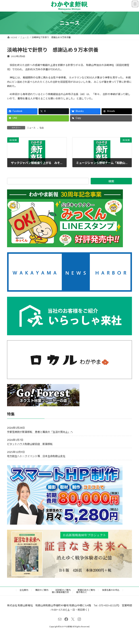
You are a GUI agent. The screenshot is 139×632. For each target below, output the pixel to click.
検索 (111, 181)
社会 (41, 127)
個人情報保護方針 (60, 592)
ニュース (31, 127)
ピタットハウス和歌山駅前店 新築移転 (30, 443)
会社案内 (24, 590)
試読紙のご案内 (63, 590)
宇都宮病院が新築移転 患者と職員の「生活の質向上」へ (40, 431)
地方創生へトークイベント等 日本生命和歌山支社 (36, 456)
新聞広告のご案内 (86, 590)
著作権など (81, 592)
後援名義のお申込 (110, 590)
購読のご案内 (41, 590)
